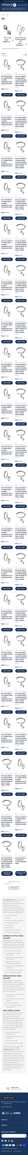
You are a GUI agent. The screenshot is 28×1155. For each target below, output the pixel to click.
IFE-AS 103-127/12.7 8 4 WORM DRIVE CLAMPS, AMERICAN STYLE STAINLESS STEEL (6, 80)
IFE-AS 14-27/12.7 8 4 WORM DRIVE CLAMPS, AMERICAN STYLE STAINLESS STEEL (6, 244)
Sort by (3, 53)
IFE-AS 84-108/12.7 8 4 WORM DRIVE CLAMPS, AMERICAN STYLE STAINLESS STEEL (20, 779)
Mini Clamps (7, 38)
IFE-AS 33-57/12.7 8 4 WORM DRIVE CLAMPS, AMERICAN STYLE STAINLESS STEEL (7, 532)
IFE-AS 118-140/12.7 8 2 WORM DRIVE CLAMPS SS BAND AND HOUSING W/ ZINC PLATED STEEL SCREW (21, 122)
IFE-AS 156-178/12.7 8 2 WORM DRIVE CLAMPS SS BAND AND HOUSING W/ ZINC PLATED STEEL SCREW (21, 286)
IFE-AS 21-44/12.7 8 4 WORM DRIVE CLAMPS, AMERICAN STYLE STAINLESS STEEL (7, 450)
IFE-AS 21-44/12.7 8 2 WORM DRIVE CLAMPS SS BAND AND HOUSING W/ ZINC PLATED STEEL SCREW (21, 410)
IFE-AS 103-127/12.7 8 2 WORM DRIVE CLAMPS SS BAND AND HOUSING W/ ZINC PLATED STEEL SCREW (7, 862)
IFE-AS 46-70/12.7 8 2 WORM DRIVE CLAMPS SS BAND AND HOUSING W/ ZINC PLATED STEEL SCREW (21, 575)
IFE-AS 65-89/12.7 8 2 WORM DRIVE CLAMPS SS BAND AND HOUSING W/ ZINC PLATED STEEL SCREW (21, 698)
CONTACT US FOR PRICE (7, 873)
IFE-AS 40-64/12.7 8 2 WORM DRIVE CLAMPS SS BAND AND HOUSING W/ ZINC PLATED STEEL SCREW (21, 533)
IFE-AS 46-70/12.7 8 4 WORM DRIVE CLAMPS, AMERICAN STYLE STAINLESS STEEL (6, 615)
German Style (7, 980)
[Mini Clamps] (7, 30)
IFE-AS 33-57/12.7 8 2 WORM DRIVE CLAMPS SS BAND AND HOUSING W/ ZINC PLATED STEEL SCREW (21, 492)
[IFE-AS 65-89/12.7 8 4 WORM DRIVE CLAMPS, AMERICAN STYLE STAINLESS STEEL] (7, 723)
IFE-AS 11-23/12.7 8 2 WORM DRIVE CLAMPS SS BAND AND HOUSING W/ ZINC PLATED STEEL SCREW (21, 81)
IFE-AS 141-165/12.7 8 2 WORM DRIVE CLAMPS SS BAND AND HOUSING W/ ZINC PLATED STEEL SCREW (21, 245)
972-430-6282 (7, 1107)
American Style (7, 940)
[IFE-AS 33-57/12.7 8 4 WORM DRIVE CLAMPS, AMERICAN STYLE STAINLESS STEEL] (7, 517)
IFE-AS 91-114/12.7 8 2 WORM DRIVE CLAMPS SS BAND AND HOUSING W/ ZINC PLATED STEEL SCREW (7, 821)
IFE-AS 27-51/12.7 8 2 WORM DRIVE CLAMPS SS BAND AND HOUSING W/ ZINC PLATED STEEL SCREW (21, 451)
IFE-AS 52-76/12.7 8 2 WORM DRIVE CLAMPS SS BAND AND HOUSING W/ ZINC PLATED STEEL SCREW (21, 616)
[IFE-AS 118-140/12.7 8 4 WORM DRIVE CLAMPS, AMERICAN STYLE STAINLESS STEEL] (7, 147)
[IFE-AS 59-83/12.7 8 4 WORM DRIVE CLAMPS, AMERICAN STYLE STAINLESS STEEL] (7, 682)
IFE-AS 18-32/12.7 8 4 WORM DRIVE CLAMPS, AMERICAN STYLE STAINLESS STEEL (6, 368)
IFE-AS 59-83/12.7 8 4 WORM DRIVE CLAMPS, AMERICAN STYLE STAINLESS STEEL (6, 697)
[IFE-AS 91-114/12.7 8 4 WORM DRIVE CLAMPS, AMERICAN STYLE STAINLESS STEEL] (21, 805)
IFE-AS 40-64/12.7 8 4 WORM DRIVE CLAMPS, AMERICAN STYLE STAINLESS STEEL (6, 573)
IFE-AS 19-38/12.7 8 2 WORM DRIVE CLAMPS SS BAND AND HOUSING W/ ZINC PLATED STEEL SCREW (21, 369)
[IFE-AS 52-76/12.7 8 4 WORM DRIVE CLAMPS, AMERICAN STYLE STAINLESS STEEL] (7, 641)
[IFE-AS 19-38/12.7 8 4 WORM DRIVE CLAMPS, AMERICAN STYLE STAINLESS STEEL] (7, 394)
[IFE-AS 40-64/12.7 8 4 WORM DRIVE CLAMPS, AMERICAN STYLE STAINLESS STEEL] (7, 559)
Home (3, 14)
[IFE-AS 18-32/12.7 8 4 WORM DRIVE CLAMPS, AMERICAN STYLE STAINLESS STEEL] (7, 353)
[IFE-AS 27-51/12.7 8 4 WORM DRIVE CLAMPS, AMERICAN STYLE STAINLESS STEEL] (7, 476)
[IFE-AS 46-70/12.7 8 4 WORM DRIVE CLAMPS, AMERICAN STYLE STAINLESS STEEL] (7, 600)
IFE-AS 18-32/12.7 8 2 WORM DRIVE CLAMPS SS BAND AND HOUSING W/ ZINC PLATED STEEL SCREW (21, 328)
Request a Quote (9, 1097)
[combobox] (14, 8)
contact (8, 1064)
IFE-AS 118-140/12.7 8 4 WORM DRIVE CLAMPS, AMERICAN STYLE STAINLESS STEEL (6, 162)
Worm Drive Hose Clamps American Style (20, 39)
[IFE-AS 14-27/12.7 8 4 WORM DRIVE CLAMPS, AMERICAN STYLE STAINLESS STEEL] (7, 229)
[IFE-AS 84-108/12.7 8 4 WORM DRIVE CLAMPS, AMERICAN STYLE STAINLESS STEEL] (21, 764)
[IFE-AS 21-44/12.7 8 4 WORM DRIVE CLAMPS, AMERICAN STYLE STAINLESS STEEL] (7, 435)
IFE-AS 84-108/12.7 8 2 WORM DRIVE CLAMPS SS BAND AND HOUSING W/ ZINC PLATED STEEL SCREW (7, 780)
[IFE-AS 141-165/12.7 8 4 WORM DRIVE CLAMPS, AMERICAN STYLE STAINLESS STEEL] (7, 270)
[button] (22, 5)
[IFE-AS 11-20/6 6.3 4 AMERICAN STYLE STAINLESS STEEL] (21, 846)
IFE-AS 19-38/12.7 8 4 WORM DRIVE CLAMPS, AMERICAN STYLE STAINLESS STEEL (7, 409)
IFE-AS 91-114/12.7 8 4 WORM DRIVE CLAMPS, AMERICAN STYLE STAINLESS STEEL (21, 820)
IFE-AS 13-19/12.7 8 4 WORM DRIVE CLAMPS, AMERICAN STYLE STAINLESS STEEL (6, 203)
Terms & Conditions (6, 1151)
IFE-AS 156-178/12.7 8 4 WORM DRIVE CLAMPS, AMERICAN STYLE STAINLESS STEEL (7, 326)
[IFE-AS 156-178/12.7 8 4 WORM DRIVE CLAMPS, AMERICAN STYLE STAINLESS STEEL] (7, 312)
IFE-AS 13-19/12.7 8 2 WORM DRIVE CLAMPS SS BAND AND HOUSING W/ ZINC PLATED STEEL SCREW (21, 163)
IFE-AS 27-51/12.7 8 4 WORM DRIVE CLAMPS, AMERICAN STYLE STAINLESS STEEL (6, 491)
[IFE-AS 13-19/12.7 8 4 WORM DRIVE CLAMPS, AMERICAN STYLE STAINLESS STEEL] (7, 188)
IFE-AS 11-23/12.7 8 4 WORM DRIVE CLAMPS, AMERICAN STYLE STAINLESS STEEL (6, 121)
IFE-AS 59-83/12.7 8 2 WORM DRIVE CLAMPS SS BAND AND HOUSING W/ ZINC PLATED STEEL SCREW (21, 657)
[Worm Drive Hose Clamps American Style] (21, 30)
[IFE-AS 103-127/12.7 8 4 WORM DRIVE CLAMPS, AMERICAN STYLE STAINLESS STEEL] (7, 65)
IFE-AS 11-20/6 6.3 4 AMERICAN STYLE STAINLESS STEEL (20, 860)
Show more (14, 888)
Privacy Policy (17, 1151)
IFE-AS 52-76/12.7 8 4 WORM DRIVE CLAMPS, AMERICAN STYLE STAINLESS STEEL (6, 656)
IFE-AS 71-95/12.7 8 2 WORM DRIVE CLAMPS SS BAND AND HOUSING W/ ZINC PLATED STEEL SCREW (21, 739)
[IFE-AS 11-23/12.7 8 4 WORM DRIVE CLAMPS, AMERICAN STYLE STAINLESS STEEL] (7, 106)
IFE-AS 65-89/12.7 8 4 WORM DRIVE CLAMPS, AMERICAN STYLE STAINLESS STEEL (6, 738)
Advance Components (11, 1148)
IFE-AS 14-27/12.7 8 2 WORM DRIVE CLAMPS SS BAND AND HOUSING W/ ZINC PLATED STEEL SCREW (21, 204)
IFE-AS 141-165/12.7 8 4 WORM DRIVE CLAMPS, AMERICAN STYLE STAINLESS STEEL (6, 285)
